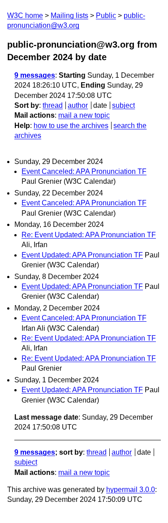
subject (123, 105)
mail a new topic (84, 115)
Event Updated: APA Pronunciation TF (82, 255)
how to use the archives (71, 125)
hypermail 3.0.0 (130, 489)
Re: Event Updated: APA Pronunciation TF (89, 235)
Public (106, 15)
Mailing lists (69, 15)
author (78, 105)
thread (53, 105)
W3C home (25, 15)
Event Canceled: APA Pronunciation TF (84, 171)
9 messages (34, 75)
